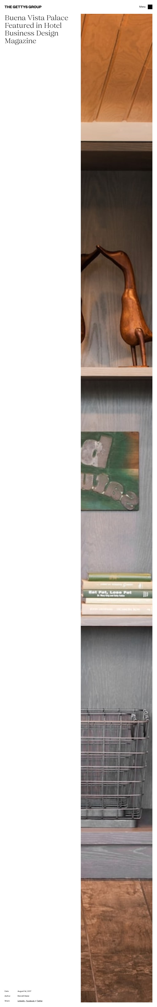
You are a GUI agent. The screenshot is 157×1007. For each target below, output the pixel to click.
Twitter (39, 1001)
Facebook (30, 1001)
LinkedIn (21, 1001)
